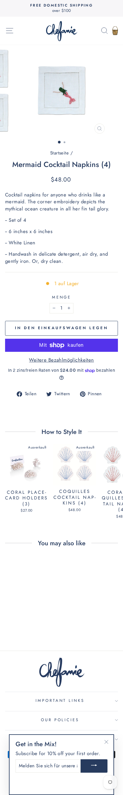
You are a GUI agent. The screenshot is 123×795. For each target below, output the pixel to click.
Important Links (60, 700)
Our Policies (60, 720)
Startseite (59, 153)
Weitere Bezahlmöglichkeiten (61, 360)
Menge (61, 297)
